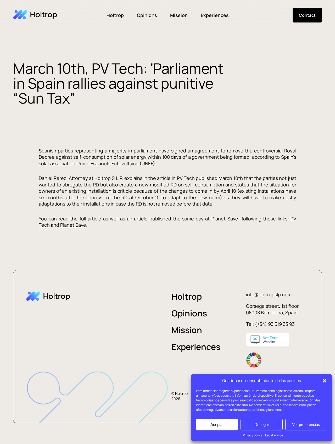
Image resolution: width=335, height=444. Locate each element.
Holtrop (115, 15)
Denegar (261, 424)
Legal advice (274, 435)
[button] (324, 380)
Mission (179, 15)
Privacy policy (253, 435)
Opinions (147, 15)
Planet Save (73, 225)
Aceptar (217, 424)
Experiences (215, 15)
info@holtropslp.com (269, 294)
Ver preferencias (306, 424)
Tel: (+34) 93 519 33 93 (270, 324)
